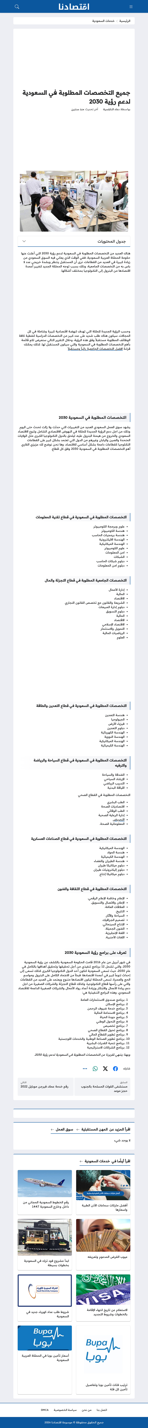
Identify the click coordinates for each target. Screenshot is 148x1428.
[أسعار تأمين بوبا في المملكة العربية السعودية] (45, 1360)
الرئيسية (124, 21)
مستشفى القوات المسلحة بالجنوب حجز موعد (104, 1089)
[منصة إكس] (105, 1068)
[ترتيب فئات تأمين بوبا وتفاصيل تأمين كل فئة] (103, 1360)
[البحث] (17, 6)
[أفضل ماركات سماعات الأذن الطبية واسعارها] (103, 1192)
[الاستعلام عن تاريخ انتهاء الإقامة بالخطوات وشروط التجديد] (103, 1297)
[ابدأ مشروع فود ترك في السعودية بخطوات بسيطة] (45, 1244)
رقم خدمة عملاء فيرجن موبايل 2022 (44, 1086)
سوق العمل (64, 1129)
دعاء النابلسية (111, 109)
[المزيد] (85, 1068)
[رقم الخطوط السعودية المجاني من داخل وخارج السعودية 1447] (45, 1192)
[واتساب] (95, 1068)
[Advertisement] (74, 58)
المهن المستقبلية (94, 1129)
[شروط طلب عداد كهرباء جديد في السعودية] (45, 1297)
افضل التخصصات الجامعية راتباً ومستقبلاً (95, 348)
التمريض (119, 819)
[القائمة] (131, 6)
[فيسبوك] (115, 1068)
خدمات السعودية (103, 21)
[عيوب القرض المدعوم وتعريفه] (103, 1244)
